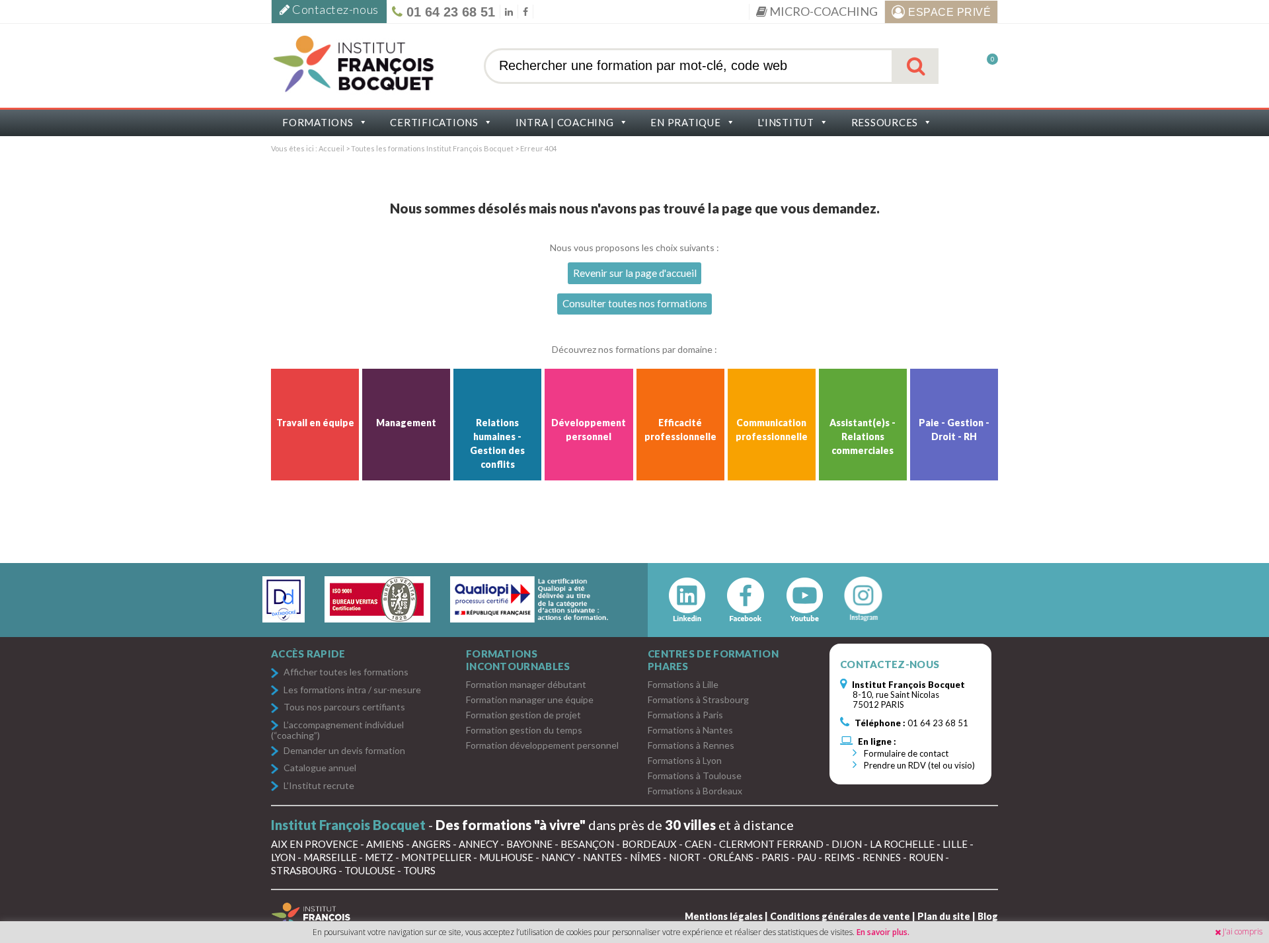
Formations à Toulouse (695, 775)
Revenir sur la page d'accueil (635, 273)
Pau (806, 857)
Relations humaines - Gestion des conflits (497, 443)
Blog (988, 916)
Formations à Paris (685, 714)
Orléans (731, 857)
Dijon (846, 844)
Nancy (558, 857)
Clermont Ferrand (771, 844)
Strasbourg (303, 870)
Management (406, 422)
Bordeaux (649, 844)
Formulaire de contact (905, 753)
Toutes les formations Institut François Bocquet (433, 148)
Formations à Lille (683, 684)
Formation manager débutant (526, 684)
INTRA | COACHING (565, 122)
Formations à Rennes (691, 745)
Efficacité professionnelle (680, 429)
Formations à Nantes (690, 730)
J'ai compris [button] (1242, 931)
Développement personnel (588, 429)
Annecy (478, 844)
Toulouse (369, 870)
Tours (419, 870)
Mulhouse (506, 857)
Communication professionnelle (772, 429)
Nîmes (645, 857)
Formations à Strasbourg (698, 699)
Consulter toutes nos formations (634, 303)
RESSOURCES (885, 122)
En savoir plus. (883, 932)
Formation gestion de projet (523, 714)
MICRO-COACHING (822, 11)
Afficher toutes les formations (346, 672)
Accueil (331, 148)
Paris (775, 857)
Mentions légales (724, 916)
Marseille (330, 857)
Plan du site (943, 916)
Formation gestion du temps (524, 730)
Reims (839, 857)
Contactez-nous (334, 9)
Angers (431, 844)
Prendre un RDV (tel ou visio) (918, 765)
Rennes (882, 857)
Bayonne (529, 844)
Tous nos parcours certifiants (344, 707)
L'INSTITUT (785, 122)
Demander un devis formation (344, 751)
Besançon (587, 844)
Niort (685, 857)
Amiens (385, 844)
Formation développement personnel (542, 745)
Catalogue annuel (320, 768)
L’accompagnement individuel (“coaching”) (337, 729)
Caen (698, 844)
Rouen (926, 857)
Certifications (434, 122)
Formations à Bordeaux (695, 790)
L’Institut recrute (319, 786)
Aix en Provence (314, 844)
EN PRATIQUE (685, 122)
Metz (379, 857)
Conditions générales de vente (840, 916)
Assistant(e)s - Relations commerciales (862, 436)
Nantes (602, 857)
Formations (318, 122)
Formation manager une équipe (530, 699)
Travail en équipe (315, 422)
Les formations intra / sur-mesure (352, 690)
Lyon (283, 857)
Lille (955, 844)
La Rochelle (902, 844)
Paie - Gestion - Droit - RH (954, 429)
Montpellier (436, 857)
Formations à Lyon (685, 760)
